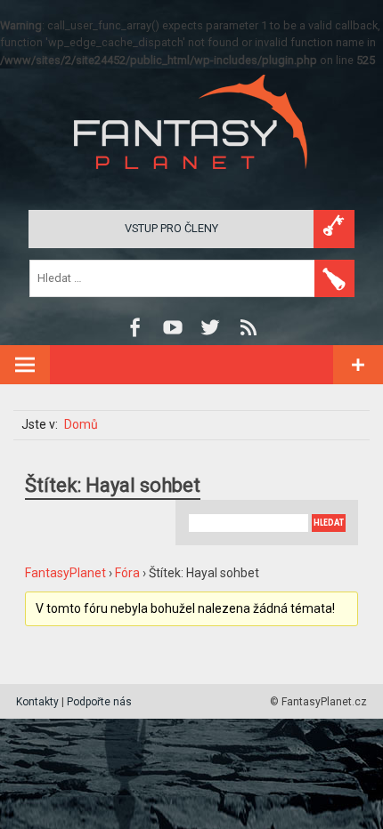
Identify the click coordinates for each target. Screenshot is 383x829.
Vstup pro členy (171, 228)
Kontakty (37, 702)
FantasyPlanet (65, 573)
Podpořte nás (99, 702)
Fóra (127, 573)
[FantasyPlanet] (191, 183)
